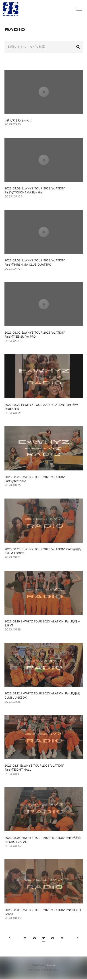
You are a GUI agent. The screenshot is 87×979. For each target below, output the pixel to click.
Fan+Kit (51, 965)
